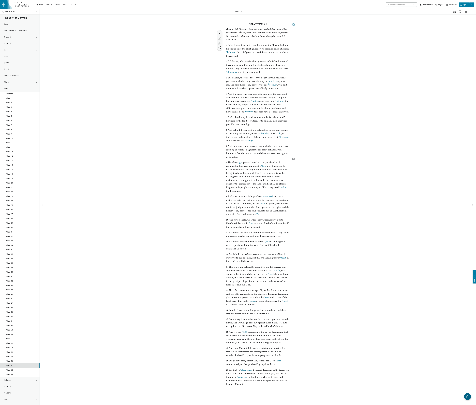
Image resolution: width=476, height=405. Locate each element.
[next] (472, 205)
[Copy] (220, 44)
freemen (273, 84)
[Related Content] (465, 11)
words (277, 270)
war (267, 297)
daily (278, 133)
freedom (284, 137)
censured (268, 196)
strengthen (246, 369)
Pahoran (231, 52)
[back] (3, 12)
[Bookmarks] (460, 11)
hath (278, 360)
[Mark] (220, 38)
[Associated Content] (293, 24)
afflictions (232, 72)
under (283, 187)
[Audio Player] (467, 396)
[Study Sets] (454, 11)
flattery (255, 101)
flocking (265, 133)
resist (271, 274)
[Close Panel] (37, 12)
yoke (267, 241)
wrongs (249, 140)
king (264, 166)
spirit (285, 301)
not (251, 223)
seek (262, 203)
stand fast (242, 377)
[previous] (43, 205)
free (259, 214)
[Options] (471, 11)
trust (283, 257)
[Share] (220, 47)
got (241, 162)
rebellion (273, 81)
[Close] (220, 33)
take (245, 331)
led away (280, 101)
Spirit (253, 301)
